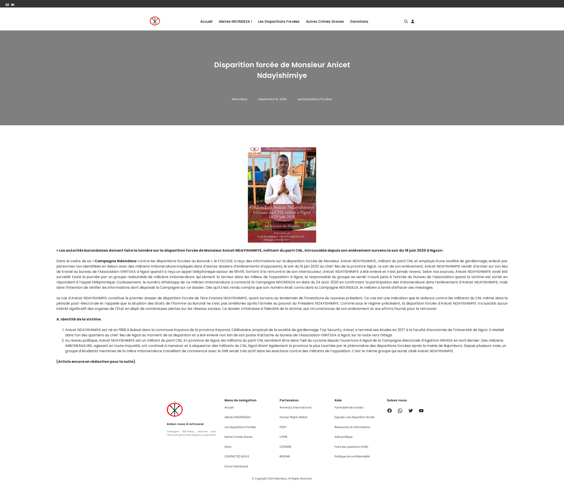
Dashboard (241, 466)
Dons (227, 447)
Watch (303, 417)
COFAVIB (285, 447)
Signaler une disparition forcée (354, 417)
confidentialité (360, 456)
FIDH (283, 427)
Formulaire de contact (348, 407)
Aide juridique (343, 437)
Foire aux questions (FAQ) (351, 447)
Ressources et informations (352, 427)
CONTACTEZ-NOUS (236, 456)
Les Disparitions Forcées (279, 21)
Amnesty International (296, 407)
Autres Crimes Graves (325, 21)
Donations (359, 21)
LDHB (283, 437)
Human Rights (289, 417)
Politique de (342, 456)
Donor (229, 466)
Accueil (206, 21)
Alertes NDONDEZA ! (235, 21)
